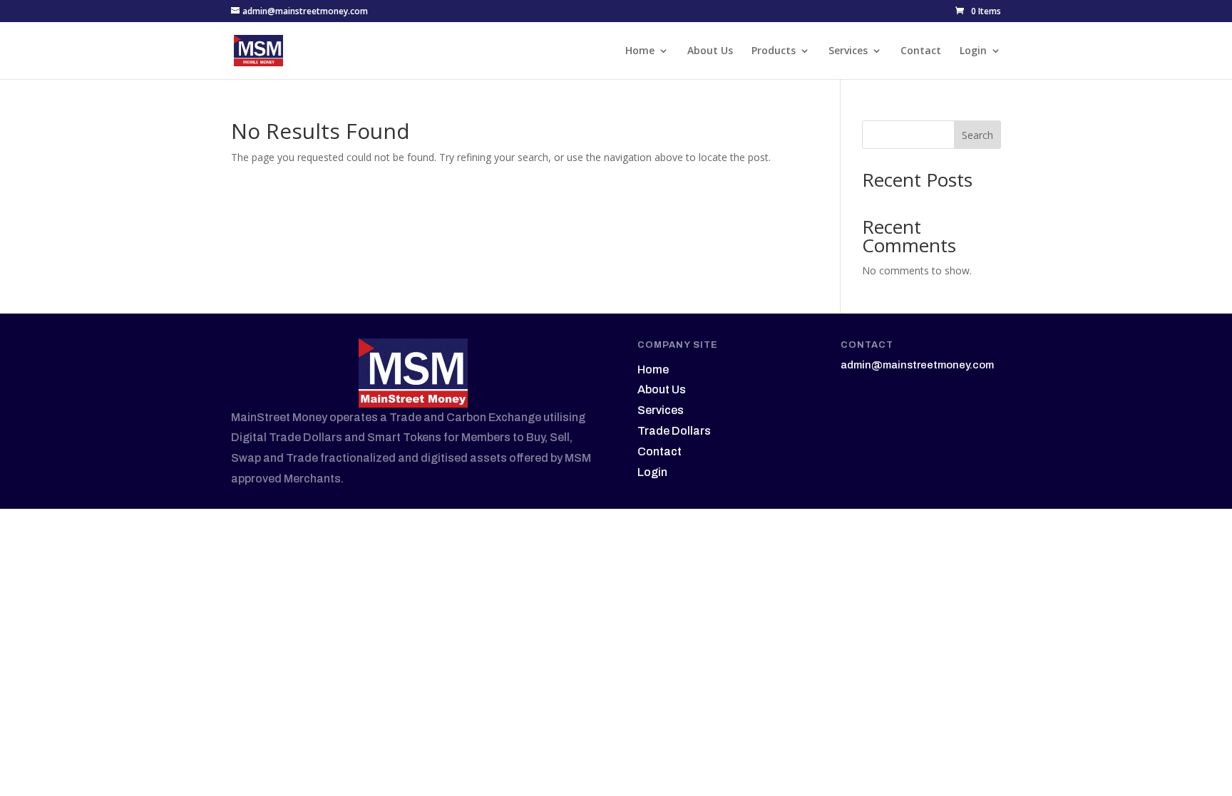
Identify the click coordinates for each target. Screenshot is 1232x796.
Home (639, 51)
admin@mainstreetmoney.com (917, 365)
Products (773, 51)
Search (977, 135)
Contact (920, 51)
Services (848, 51)
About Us (710, 51)
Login (973, 51)
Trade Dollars (674, 431)
